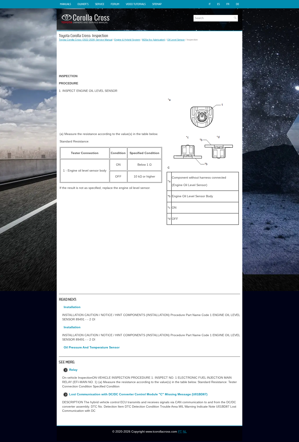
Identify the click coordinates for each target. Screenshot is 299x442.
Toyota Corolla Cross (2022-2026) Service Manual (85, 39)
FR (227, 4)
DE (237, 4)
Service (99, 4)
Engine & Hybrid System (127, 39)
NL (185, 431)
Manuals (65, 4)
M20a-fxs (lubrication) (153, 39)
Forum (115, 4)
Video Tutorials (136, 4)
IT (210, 4)
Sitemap (157, 4)
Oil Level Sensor (176, 39)
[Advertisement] (149, 58)
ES (218, 4)
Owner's (82, 4)
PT (180, 431)
